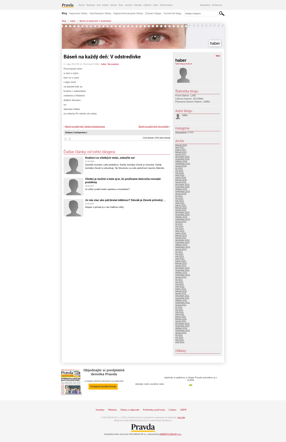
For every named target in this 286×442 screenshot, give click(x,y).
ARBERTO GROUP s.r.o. (170, 434)
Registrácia (205, 5)
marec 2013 (180, 261)
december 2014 (182, 212)
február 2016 (181, 180)
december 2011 (182, 296)
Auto (99, 5)
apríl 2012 (179, 286)
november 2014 (182, 214)
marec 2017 (180, 150)
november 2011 (182, 298)
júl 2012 (179, 279)
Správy (81, 5)
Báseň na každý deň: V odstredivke (95, 21)
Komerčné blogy (172, 13)
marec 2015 (180, 205)
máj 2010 (179, 340)
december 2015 (182, 184)
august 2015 (181, 194)
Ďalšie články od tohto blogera (89, 151)
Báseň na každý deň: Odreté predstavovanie (85, 126)
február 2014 (181, 235)
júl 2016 (179, 168)
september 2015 (182, 191)
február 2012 (181, 291)
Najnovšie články (78, 13)
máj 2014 (179, 228)
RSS (218, 56)
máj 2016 (179, 173)
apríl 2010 (179, 342)
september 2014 (182, 219)
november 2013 (182, 242)
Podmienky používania (154, 410)
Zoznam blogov (153, 13)
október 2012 (181, 272)
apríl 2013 (179, 258)
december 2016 (182, 157)
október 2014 (181, 217)
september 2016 (182, 164)
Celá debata (148, 138)
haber (72, 21)
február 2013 (181, 263)
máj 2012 (179, 284)
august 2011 (180, 305)
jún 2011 (179, 309)
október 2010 (181, 328)
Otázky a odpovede (129, 410)
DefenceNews (166, 5)
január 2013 (180, 265)
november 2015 (182, 187)
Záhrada (138, 5)
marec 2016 (180, 177)
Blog (64, 13)
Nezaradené (113, 64)
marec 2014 (180, 233)
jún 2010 (179, 337)
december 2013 (182, 240)
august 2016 (181, 166)
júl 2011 (178, 307)
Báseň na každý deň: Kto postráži (154, 126)
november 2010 (182, 326)
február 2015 (181, 208)
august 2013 (181, 249)
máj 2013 (179, 256)
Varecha (128, 5)
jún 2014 (179, 226)
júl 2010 (179, 335)
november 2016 (182, 159)
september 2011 (182, 303)
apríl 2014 (179, 231)
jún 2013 (179, 254)
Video (155, 5)
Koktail (105, 5)
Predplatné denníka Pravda (103, 386)
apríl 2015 (179, 203)
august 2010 (181, 333)
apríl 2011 (179, 314)
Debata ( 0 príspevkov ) (76, 132)
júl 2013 (179, 252)
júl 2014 (179, 224)
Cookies (172, 410)
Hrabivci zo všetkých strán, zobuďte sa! (110, 157)
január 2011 (180, 321)
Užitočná (147, 5)
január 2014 (180, 238)
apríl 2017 (179, 147)
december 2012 (182, 268)
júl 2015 (179, 196)
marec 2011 (180, 316)
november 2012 (182, 270)
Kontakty (100, 410)
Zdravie (113, 5)
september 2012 (182, 275)
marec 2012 (180, 289)
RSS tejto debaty (162, 138)
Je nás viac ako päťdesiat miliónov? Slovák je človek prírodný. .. (125, 200)
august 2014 (181, 221)
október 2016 (181, 161)
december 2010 (182, 323)
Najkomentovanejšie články (128, 13)
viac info (181, 417)
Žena (121, 5)
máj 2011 (179, 312)
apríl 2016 (179, 175)
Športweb (90, 5)
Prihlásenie (217, 5)
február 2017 (181, 152)
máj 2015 (179, 201)
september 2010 (182, 330)
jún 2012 (179, 282)
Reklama (112, 410)
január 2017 (180, 154)
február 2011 (181, 319)
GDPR (183, 410)
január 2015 (180, 210)
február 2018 (181, 145)
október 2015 (181, 189)
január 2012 (180, 293)
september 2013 (182, 247)
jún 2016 (179, 170)
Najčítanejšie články (100, 13)
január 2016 (180, 182)
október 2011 (181, 300)
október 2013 (181, 245)
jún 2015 (179, 198)
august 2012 (181, 277)
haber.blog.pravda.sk (183, 64)
